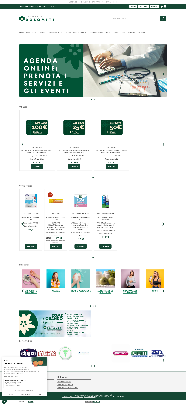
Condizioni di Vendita (64, 382)
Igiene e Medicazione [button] (56, 32)
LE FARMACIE (73, 2)
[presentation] (22, 144)
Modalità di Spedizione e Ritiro (67, 388)
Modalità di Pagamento (65, 385)
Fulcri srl (96, 402)
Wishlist (154, 6)
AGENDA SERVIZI (85, 2)
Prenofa (30, 402)
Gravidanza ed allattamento (130, 292)
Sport (155, 291)
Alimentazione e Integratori (105, 292)
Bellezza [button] (142, 32)
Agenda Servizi (42, 6)
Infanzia (56, 291)
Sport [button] (116, 32)
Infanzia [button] (42, 32)
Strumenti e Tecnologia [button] (27, 32)
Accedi (133, 6)
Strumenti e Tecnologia (31, 292)
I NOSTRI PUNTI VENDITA (28, 6)
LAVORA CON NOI (111, 2)
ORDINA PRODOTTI (98, 2)
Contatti (52, 6)
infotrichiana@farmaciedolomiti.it (72, 397)
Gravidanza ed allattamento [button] (100, 32)
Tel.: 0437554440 (89, 397)
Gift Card (23, 107)
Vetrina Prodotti (26, 186)
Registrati (143, 6)
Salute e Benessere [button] (128, 32)
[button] (22, 73)
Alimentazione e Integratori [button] (76, 32)
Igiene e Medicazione (81, 291)
